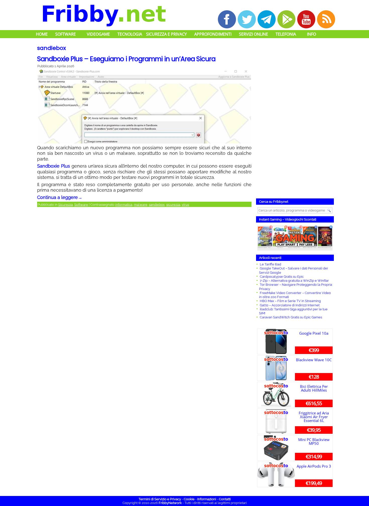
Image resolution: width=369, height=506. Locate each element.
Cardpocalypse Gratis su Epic (282, 276)
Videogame (98, 34)
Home (42, 34)
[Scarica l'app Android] (286, 19)
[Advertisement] (295, 119)
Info (311, 34)
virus (185, 204)
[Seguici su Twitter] (247, 19)
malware (140, 204)
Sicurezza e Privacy (166, 34)
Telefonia (286, 34)
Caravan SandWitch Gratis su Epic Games (291, 317)
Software (65, 34)
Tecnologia (129, 34)
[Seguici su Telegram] (267, 19)
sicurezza (173, 204)
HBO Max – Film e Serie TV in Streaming (290, 301)
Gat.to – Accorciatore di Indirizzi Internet (290, 305)
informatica (123, 204)
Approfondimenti (212, 34)
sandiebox (157, 204)
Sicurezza (65, 204)
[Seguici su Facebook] (227, 19)
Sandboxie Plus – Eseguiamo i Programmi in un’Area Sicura (126, 58)
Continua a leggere (59, 197)
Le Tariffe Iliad (270, 264)
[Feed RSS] (326, 19)
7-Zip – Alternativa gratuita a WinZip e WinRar (294, 280)
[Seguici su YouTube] (306, 19)
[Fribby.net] (103, 14)
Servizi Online (253, 34)
